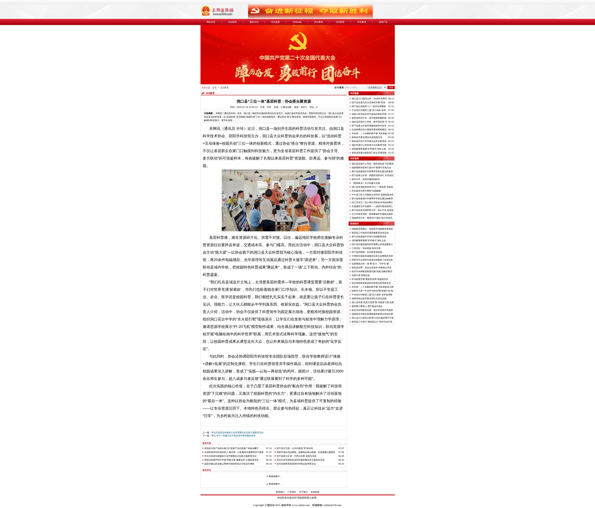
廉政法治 (254, 22)
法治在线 (297, 22)
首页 (214, 87)
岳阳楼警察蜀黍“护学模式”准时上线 (369, 149)
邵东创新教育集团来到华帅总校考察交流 (296, 464)
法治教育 (340, 22)
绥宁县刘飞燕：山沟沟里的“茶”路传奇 (295, 448)
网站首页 (211, 22)
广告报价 (291, 492)
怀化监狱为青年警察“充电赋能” (366, 191)
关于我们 (303, 492)
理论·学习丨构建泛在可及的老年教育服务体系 (233, 435)
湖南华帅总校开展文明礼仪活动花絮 (369, 298)
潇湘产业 (383, 22)
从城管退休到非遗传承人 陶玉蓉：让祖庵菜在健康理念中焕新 (234, 452)
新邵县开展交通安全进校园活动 (367, 137)
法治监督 (275, 22)
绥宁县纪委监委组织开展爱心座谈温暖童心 (372, 244)
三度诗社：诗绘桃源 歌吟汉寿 (366, 248)
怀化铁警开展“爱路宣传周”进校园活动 (370, 279)
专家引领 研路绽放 (361, 275)
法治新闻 (232, 22)
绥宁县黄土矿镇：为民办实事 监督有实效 (296, 456)
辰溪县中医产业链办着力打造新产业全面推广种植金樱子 (231, 448)
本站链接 (315, 492)
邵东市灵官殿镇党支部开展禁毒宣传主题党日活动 (300, 460)
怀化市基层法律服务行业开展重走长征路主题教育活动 (237, 432)
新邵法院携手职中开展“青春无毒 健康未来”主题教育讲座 (231, 460)
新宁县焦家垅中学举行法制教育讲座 (369, 236)
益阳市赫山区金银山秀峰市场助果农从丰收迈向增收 (229, 464)
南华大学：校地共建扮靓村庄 (366, 179)
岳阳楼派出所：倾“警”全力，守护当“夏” (371, 263)
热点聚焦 (318, 22)
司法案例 (361, 22)
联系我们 (280, 492)
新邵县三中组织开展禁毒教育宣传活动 (370, 232)
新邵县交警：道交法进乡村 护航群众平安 (371, 267)
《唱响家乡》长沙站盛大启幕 (366, 183)
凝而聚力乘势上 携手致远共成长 (367, 306)
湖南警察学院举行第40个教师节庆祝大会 (371, 167)
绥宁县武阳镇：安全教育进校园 (367, 252)
